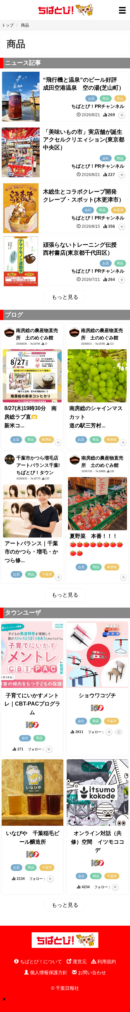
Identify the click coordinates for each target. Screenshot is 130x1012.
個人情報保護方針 (48, 972)
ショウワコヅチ (97, 695)
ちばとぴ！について (40, 961)
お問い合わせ (91, 972)
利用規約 (106, 961)
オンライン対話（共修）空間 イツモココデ (97, 841)
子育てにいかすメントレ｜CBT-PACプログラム (32, 704)
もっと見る (65, 297)
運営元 (79, 961)
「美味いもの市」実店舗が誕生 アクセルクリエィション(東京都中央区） (85, 140)
